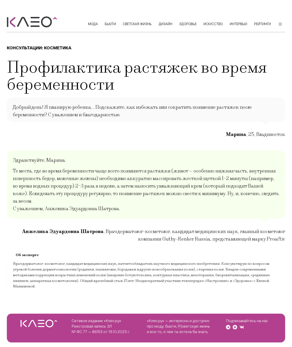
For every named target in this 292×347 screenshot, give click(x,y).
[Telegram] (228, 327)
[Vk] (242, 327)
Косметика (57, 47)
